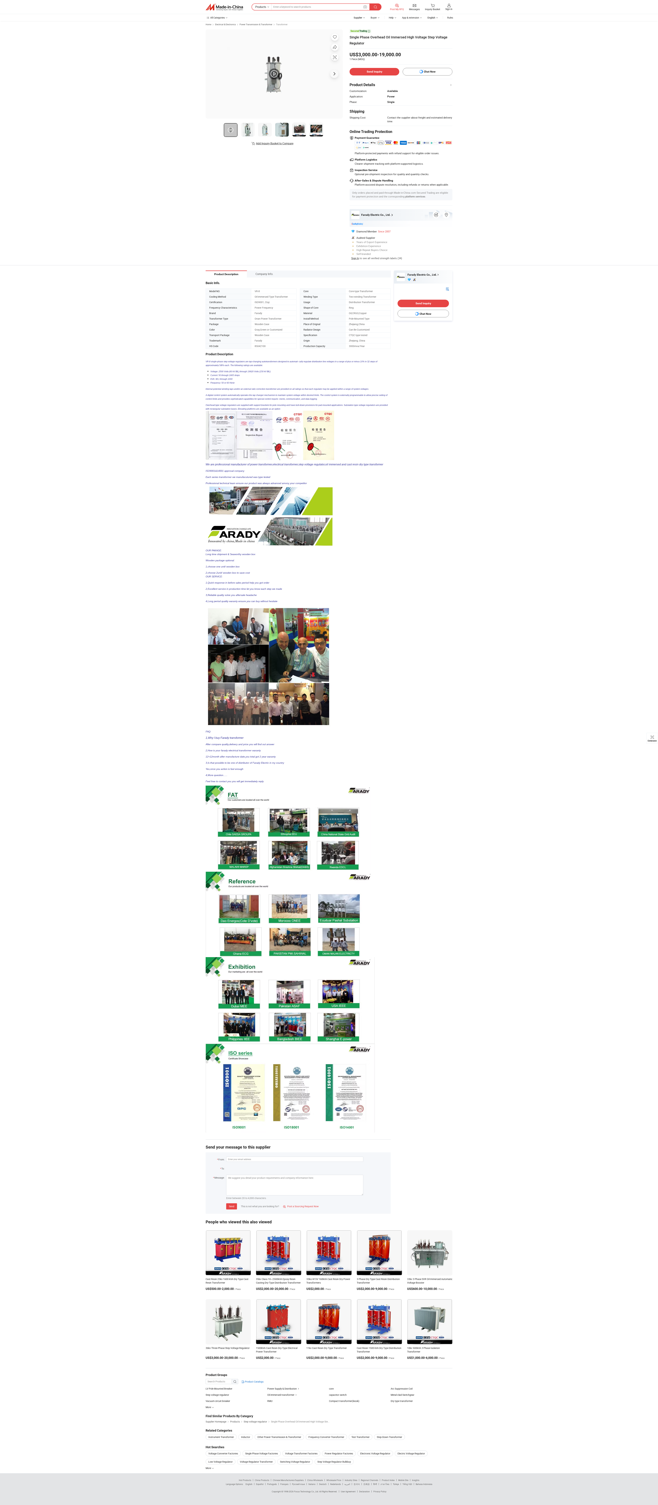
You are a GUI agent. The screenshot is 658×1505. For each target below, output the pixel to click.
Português (272, 1484)
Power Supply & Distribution (282, 1388)
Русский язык (298, 1484)
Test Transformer (360, 1437)
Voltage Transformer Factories (301, 1453)
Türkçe (396, 1484)
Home (208, 24)
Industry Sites (351, 1480)
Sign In (355, 258)
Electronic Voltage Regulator (375, 1453)
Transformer (282, 24)
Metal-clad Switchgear (402, 1394)
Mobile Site (403, 1480)
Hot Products (245, 1480)
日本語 (366, 1484)
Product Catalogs (254, 1381)
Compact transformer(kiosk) (344, 1401)
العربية (347, 1484)
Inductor (245, 1437)
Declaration (364, 1491)
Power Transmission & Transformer (256, 24)
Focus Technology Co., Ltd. (306, 1491)
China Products (262, 1480)
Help (391, 17)
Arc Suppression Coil (401, 1388)
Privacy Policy (379, 1491)
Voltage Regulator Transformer (256, 1461)
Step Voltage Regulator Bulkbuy (334, 1461)
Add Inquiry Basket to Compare (274, 143)
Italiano (311, 1484)
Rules (450, 17)
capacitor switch (338, 1394)
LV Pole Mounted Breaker (219, 1388)
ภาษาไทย (385, 1484)
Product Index (388, 1480)
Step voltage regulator (217, 1394)
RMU (269, 1401)
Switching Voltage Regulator (295, 1461)
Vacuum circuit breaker (218, 1401)
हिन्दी (375, 1484)
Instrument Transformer (221, 1437)
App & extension (410, 17)
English (249, 1484)
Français (284, 1484)
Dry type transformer (402, 1401)
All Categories (217, 17)
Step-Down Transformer (389, 1437)
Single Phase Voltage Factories (261, 1453)
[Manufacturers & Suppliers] (224, 7)
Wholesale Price (333, 1480)
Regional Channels (369, 1480)
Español (260, 1484)
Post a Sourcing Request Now (301, 1206)
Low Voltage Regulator (220, 1461)
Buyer (374, 17)
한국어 (357, 1484)
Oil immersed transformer (280, 1394)
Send (231, 1206)
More (209, 1468)
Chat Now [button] (430, 71)
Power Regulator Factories (339, 1453)
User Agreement (348, 1491)
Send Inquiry (374, 71)
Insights (415, 1480)
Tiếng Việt (407, 1484)
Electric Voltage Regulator (411, 1453)
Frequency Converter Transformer (326, 1437)
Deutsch (323, 1484)
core (331, 1388)
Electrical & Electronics (225, 24)
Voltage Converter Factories (223, 1453)
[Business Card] (447, 289)
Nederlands (335, 1484)
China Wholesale (315, 1480)
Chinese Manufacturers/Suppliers (288, 1480)
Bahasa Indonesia (424, 1484)
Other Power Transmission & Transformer (279, 1437)
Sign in (448, 9)
